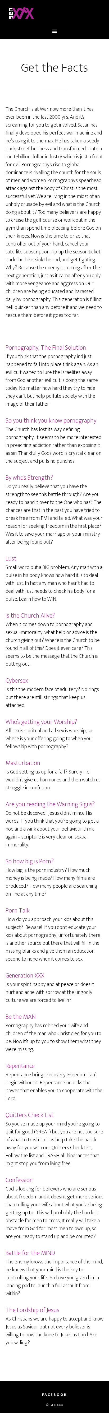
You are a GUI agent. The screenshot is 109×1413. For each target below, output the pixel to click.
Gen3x (55, 14)
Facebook (54, 1395)
